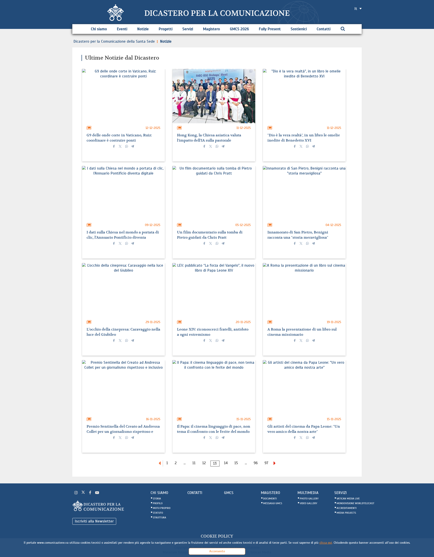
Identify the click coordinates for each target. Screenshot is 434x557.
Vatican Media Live (348, 498)
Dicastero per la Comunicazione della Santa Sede (114, 41)
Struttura (159, 517)
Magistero (211, 29)
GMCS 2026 (239, 29)
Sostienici (299, 29)
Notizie (143, 29)
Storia (157, 498)
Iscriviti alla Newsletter (94, 521)
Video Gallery (308, 503)
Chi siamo (99, 29)
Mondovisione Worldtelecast (355, 503)
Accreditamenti (346, 508)
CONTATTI (194, 492)
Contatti (323, 29)
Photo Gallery (309, 498)
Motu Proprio (161, 508)
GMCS (229, 492)
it (355, 8)
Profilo (158, 503)
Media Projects (346, 512)
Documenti (270, 498)
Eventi (122, 29)
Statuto (158, 512)
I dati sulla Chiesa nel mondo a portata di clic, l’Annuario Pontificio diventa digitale (123, 237)
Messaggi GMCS (272, 503)
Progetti (165, 29)
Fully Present (270, 29)
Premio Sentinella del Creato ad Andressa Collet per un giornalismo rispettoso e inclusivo (123, 431)
